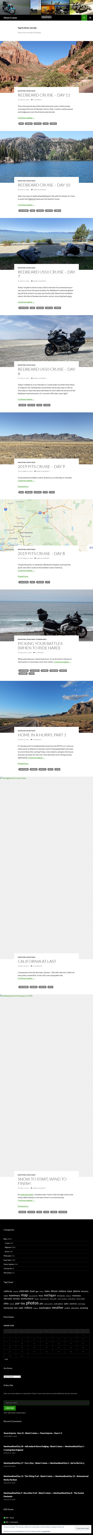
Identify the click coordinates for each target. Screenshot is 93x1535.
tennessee (8, 1307)
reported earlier (26, 1194)
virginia (35, 1308)
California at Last (37, 961)
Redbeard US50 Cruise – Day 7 (46, 274)
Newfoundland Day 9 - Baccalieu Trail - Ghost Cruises (27, 1493)
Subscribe (10, 1408)
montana (76, 1295)
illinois (54, 1291)
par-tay (20, 1303)
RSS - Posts (9, 1518)
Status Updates (9, 1264)
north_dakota (72, 1299)
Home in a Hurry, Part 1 (42, 734)
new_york (53, 1299)
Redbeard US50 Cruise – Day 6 (46, 371)
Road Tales (31, 91)
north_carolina (62, 1299)
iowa (69, 1291)
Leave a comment (39, 190)
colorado (35, 670)
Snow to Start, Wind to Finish (42, 1181)
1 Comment (37, 100)
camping (15, 1291)
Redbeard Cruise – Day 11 (44, 94)
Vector (7, 1252)
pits (45, 492)
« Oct (6, 1359)
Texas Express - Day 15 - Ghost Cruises (20, 1433)
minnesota (61, 1296)
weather (63, 1212)
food (32, 1291)
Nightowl (22, 91)
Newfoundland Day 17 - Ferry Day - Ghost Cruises (25, 1463)
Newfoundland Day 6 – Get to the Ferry (67, 1463)
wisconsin (75, 1308)
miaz (41, 1295)
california (24, 210)
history (41, 1291)
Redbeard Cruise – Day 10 (44, 184)
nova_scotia (81, 1299)
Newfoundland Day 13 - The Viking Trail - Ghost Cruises (28, 1476)
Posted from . (23, 486)
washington (45, 1307)
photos (38, 123)
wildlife (67, 1308)
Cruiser (7, 1243)
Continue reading (26, 118)
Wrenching (7, 1273)
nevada (29, 123)
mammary (14, 1295)
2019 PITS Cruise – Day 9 (41, 466)
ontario (12, 1304)
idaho (47, 1291)
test (16, 1308)
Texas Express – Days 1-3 (51, 1433)
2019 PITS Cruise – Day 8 (41, 553)
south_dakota (58, 1304)
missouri (54, 670)
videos (53, 123)
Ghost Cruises (10, 17)
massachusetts (33, 1296)
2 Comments (37, 966)
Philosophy (7, 1256)
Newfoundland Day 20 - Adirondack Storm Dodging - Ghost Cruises (33, 1446)
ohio (6, 1303)
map (21, 123)
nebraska (8, 1298)
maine (6, 1296)
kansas (44, 670)
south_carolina (48, 1304)
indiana (62, 1291)
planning (23, 673)
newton (36, 1299)
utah (46, 123)
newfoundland (27, 1298)
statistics (73, 1304)
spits (50, 769)
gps (37, 1291)
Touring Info (41, 639)
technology (81, 1304)
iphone (76, 1291)
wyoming (84, 1308)
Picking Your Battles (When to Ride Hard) (40, 645)
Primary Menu (90, 18)
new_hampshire (44, 1299)
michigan (50, 1295)
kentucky (84, 1291)
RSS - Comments (11, 1522)
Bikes (5, 1239)
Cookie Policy (46, 1531)
